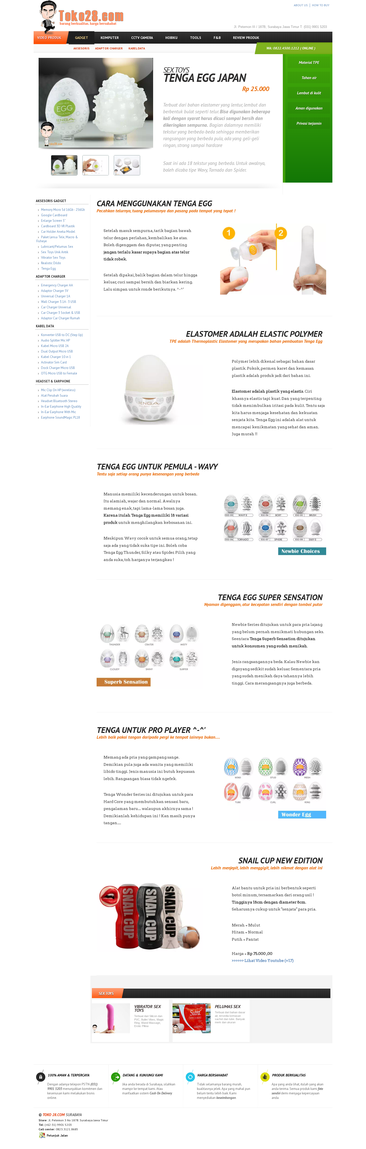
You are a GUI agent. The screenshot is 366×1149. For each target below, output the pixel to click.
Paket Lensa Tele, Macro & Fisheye (57, 239)
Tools (195, 37)
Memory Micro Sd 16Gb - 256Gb (63, 210)
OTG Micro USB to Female (59, 373)
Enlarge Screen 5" (53, 221)
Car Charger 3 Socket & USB (60, 313)
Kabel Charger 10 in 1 (56, 357)
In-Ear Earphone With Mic (58, 412)
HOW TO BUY (320, 5)
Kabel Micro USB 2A (55, 346)
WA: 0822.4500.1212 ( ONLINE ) (290, 48)
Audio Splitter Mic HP (55, 340)
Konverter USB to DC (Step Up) (62, 335)
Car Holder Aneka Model (58, 232)
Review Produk (246, 37)
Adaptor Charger (109, 48)
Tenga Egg (48, 268)
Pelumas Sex (228, 1006)
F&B (217, 37)
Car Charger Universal (56, 307)
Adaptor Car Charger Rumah (60, 318)
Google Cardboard (54, 215)
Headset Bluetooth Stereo (59, 401)
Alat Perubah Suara (54, 395)
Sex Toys (106, 993)
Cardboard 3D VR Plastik (58, 226)
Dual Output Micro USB (57, 351)
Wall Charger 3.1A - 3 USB (58, 302)
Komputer (110, 37)
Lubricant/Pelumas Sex (57, 246)
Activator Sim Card (54, 362)
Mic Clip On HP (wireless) (58, 390)
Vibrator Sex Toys (53, 257)
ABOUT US (301, 5)
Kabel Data (136, 48)
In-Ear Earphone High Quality (61, 406)
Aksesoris (81, 48)
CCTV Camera (142, 37)
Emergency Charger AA (57, 285)
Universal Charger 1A (55, 296)
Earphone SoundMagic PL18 (60, 417)
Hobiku (171, 37)
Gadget (81, 37)
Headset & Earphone (53, 381)
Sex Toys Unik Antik (54, 252)
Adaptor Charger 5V (54, 291)
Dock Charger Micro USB (58, 368)
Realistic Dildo (51, 263)
